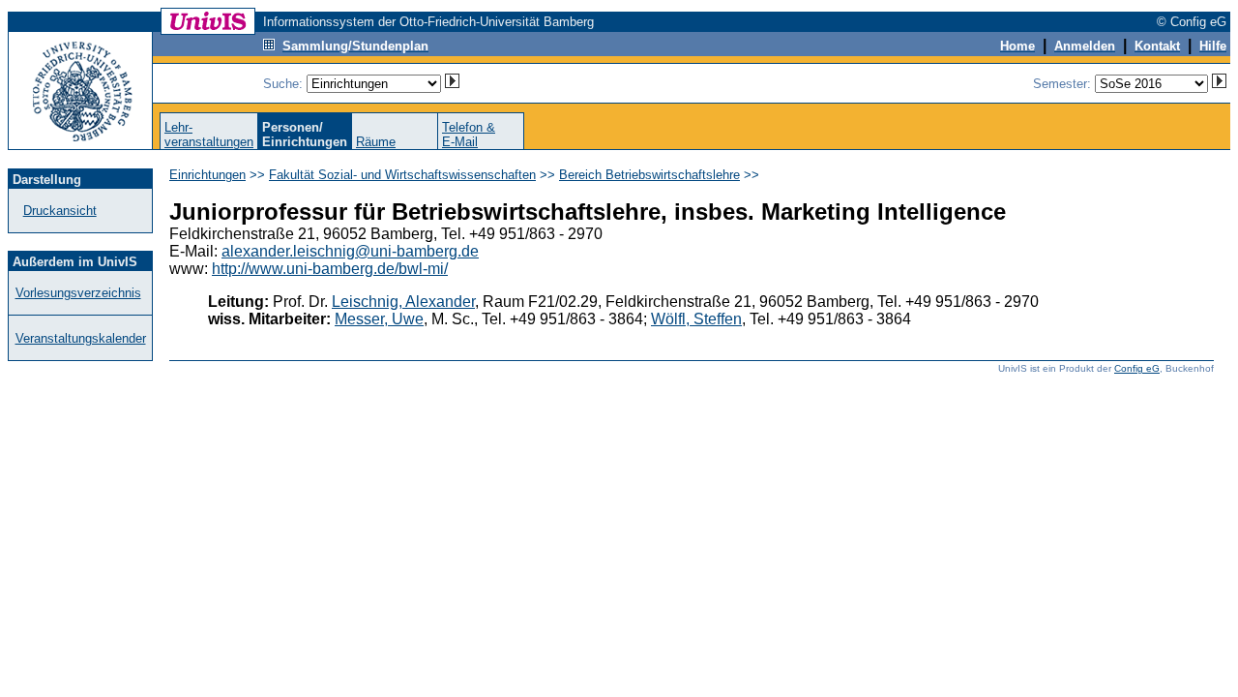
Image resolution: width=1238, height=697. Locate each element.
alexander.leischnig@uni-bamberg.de (350, 251)
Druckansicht (60, 210)
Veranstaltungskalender (80, 338)
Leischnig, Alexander (403, 301)
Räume (376, 142)
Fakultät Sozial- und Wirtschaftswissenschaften (402, 174)
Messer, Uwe (379, 319)
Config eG (1137, 368)
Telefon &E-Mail (468, 134)
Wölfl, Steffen (696, 319)
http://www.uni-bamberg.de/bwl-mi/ (330, 268)
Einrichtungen (207, 174)
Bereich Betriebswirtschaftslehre (649, 174)
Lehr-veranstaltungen (208, 134)
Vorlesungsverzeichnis (78, 293)
